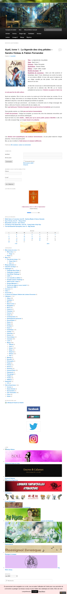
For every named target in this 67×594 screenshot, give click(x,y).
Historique (10, 333)
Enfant (9, 324)
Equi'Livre (15, 480)
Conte (8, 315)
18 (32, 238)
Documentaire (11, 320)
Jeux (10, 263)
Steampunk (10, 372)
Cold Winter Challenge (13, 274)
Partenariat (8, 381)
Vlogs (10, 254)
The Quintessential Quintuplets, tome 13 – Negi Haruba (20, 226)
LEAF (8, 276)
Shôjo (10, 350)
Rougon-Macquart (12, 283)
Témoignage (10, 374)
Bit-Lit (8, 307)
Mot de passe (8, 157)
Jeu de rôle (8, 292)
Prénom (7, 171)
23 (16, 240)
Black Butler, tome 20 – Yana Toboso (15, 222)
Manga (9, 342)
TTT (8, 383)
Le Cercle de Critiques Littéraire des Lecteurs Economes (20, 294)
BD (12, 145)
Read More (41, 591)
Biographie (10, 305)
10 (24, 236)
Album (9, 298)
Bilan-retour (10, 252)
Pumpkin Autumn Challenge (14, 279)
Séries (8, 396)
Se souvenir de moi (29, 161)
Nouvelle (9, 359)
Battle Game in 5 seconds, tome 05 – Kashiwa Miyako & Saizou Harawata (24, 219)
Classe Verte (12, 261)
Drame (9, 322)
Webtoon (9, 379)
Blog (6, 257)
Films (8, 394)
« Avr (16, 243)
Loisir (8, 340)
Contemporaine (11, 316)
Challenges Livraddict (13, 272)
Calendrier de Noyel (10, 266)
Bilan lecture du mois (11, 250)
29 (9, 242)
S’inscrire (25, 165)
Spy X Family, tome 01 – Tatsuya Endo (15, 221)
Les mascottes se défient (13, 278)
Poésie (9, 363)
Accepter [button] (35, 591)
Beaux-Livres (10, 303)
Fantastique (10, 329)
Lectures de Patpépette (47, 521)
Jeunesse (15, 145)
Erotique (9, 326)
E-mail (7, 177)
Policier (9, 365)
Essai (8, 328)
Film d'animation (11, 392)
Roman (9, 366)
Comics (9, 313)
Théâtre (9, 376)
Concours (7, 289)
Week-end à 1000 (11, 287)
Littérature (8, 296)
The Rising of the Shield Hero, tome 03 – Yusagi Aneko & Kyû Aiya (23, 224)
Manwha (9, 357)
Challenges (8, 268)
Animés (9, 387)
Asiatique (9, 300)
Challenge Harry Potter (13, 270)
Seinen (11, 348)
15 (9, 238)
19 (39, 238)
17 (24, 238)
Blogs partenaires (10, 265)
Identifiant (7, 154)
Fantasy (9, 331)
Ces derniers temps (12, 259)
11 (32, 236)
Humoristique (10, 337)
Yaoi (10, 355)
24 (24, 240)
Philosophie (10, 361)
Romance (9, 368)
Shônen (11, 353)
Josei (10, 346)
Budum (12, 449)
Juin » (48, 243)
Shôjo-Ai (11, 352)
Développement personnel (14, 318)
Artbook (11, 344)
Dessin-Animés (11, 389)
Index (6, 291)
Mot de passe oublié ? (28, 163)
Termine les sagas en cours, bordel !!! (17, 285)
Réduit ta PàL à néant (13, 281)
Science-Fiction (11, 370)
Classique (9, 311)
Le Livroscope (27, 507)
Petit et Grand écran (10, 385)
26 (39, 240)
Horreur (9, 335)
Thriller (9, 378)
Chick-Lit (9, 309)
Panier (9, 255)
